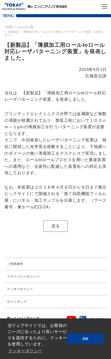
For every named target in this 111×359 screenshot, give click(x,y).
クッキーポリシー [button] (25, 351)
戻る (55, 226)
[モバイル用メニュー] (104, 6)
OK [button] (85, 339)
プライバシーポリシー (23, 276)
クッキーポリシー (20, 289)
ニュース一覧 (25, 26)
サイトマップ (16, 301)
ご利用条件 (15, 264)
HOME (9, 26)
